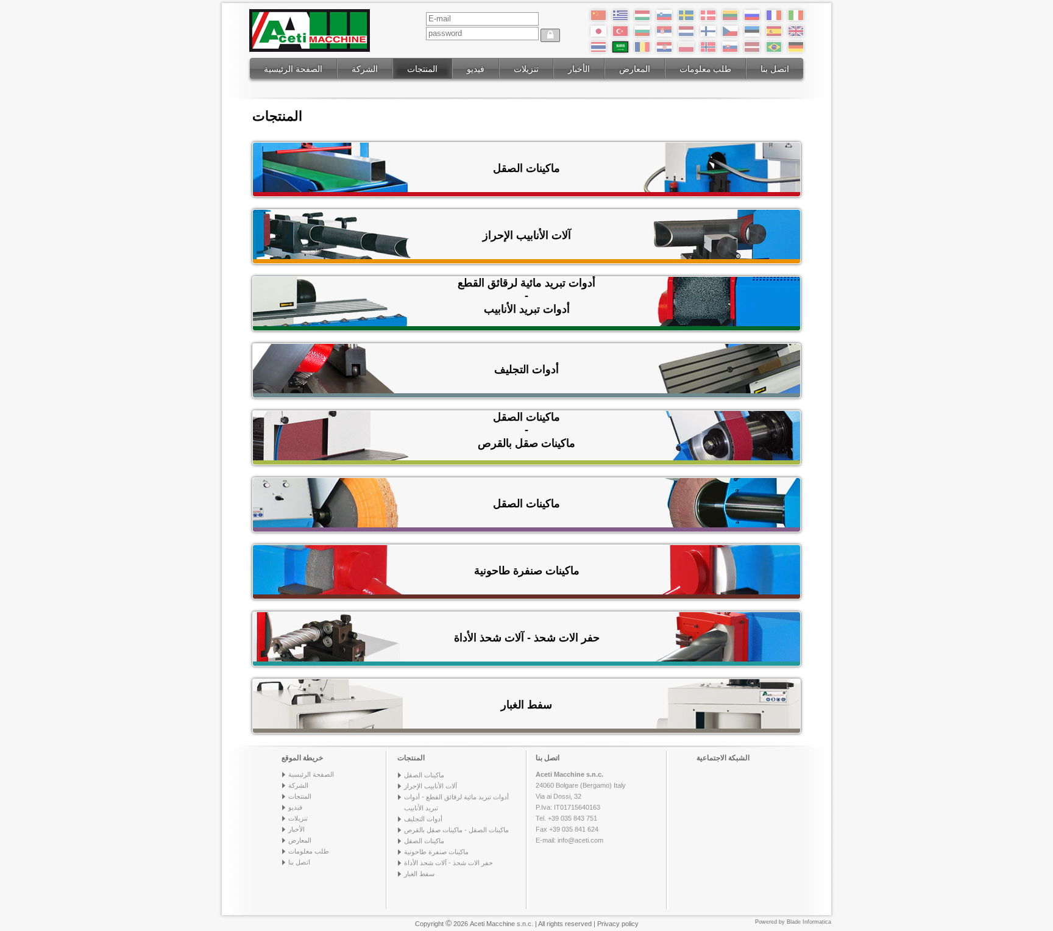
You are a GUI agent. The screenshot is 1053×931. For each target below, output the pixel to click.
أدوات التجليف (423, 818)
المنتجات (422, 69)
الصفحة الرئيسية (293, 69)
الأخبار (579, 69)
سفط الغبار (419, 873)
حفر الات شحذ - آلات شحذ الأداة (448, 862)
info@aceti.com (580, 840)
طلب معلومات (705, 69)
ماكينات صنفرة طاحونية (436, 851)
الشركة (365, 69)
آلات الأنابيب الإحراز (430, 786)
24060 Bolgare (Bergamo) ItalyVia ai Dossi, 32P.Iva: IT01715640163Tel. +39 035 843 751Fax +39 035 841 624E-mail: (581, 807)
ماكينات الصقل (424, 775)
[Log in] (550, 35)
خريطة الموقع (302, 758)
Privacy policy (618, 923)
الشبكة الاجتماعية (723, 758)
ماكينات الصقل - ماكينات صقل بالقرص (456, 829)
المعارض (634, 69)
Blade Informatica (809, 922)
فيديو (475, 69)
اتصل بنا (774, 69)
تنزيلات (526, 69)
